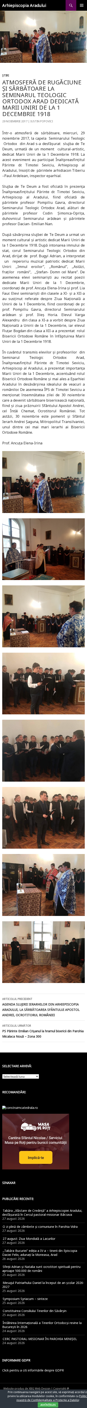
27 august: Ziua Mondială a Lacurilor (29, 1238)
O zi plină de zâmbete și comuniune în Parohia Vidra (40, 1226)
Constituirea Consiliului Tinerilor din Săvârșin (34, 1311)
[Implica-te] (35, 1141)
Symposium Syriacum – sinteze (25, 1299)
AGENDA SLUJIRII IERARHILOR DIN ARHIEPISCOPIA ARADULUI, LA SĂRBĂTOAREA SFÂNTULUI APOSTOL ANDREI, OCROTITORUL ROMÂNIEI (41, 1007)
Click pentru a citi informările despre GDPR (33, 1370)
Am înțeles (48, 1404)
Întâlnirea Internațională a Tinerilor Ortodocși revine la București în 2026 (42, 1325)
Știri (5, 75)
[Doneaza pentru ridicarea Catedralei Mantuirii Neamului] (20, 1107)
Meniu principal (81, 5)
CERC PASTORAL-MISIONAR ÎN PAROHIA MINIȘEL (40, 1339)
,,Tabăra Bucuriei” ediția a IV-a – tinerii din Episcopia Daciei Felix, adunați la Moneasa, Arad (39, 1253)
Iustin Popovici (41, 121)
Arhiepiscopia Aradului (24, 5)
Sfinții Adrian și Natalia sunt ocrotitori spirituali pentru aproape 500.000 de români (41, 1269)
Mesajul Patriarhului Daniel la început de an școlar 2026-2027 (43, 1285)
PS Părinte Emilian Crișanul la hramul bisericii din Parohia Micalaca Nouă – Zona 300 (43, 1031)
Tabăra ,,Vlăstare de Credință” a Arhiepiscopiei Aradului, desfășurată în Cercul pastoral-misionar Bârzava (42, 1212)
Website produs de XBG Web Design (26, 1388)
